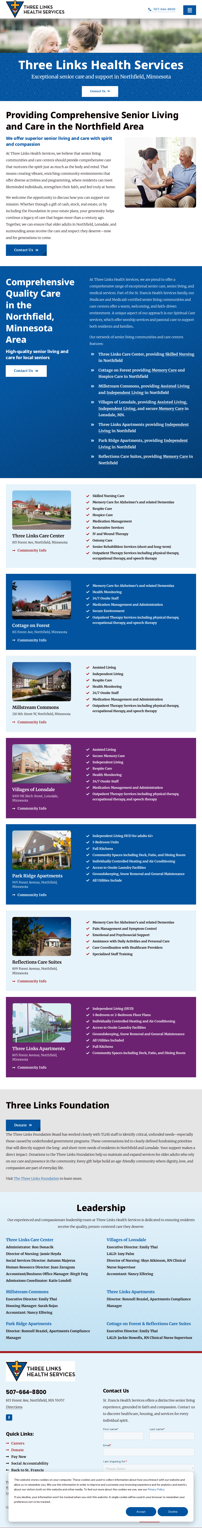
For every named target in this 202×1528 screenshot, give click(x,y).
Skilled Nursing (179, 354)
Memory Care (164, 370)
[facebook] (9, 1417)
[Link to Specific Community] (101, 778)
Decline (173, 1511)
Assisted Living (175, 386)
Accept (141, 1511)
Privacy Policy (156, 1489)
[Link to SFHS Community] (101, 612)
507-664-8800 (26, 1392)
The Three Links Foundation (36, 1178)
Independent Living (125, 392)
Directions (14, 1407)
